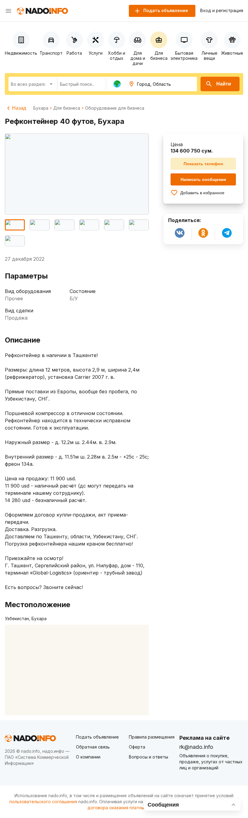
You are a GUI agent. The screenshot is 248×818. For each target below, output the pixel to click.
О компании (88, 756)
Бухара (40, 108)
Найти (223, 83)
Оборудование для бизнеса (114, 108)
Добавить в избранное (202, 192)
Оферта (137, 746)
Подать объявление (97, 736)
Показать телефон (203, 163)
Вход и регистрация (221, 10)
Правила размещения (152, 736)
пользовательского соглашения (43, 801)
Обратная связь (93, 746)
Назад (19, 108)
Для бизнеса (66, 108)
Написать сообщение (203, 179)
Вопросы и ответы (148, 756)
